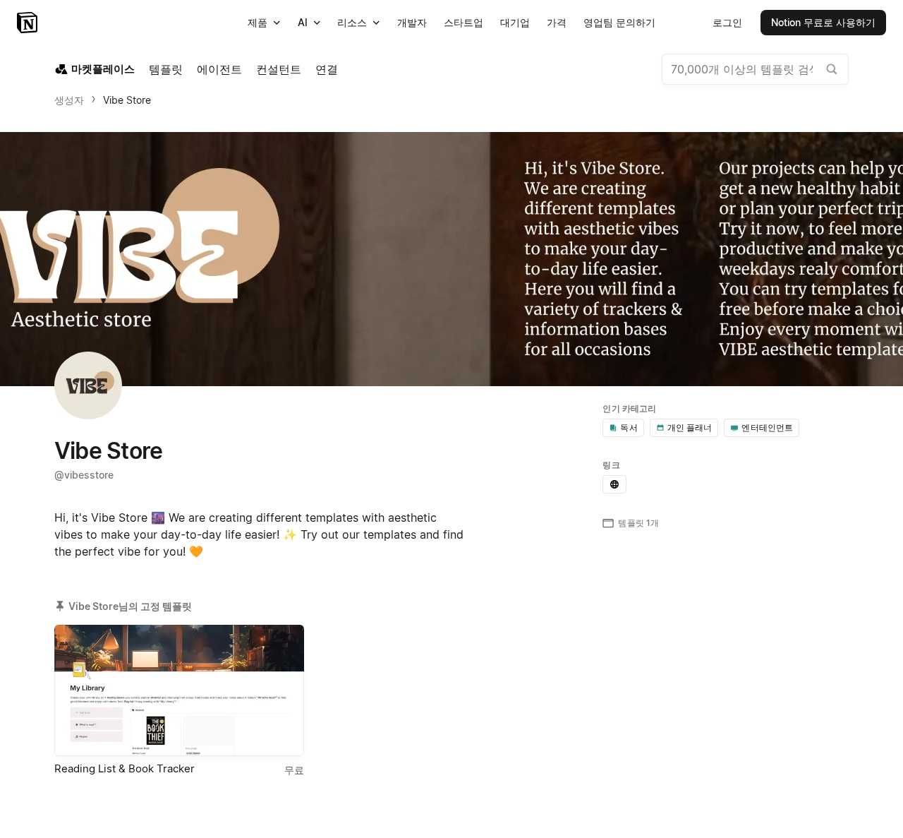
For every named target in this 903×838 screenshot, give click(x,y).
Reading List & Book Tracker (124, 768)
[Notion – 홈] (28, 23)
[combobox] (755, 69)
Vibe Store (127, 100)
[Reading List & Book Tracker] (179, 690)
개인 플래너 (690, 427)
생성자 (69, 100)
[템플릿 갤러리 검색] (832, 69)
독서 (628, 427)
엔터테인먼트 (767, 427)
